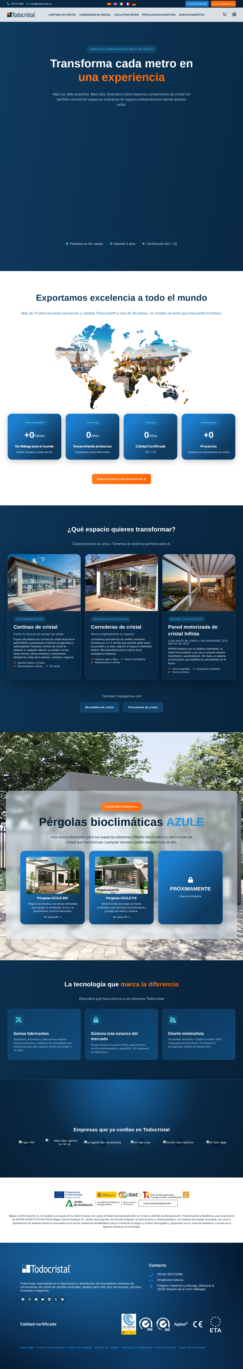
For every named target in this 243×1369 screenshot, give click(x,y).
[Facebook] (23, 1299)
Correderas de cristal (95, 14)
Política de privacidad (51, 1347)
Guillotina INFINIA (126, 14)
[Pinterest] (62, 1299)
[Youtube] (43, 1299)
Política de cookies (80, 1347)
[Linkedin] (49, 1299)
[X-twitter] (56, 1299)
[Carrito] (226, 14)
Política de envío (165, 1347)
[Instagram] (29, 1299)
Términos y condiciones (137, 1347)
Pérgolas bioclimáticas (159, 14)
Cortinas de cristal (62, 14)
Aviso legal (27, 1347)
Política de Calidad (107, 1347)
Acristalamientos (191, 14)
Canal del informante (192, 1347)
